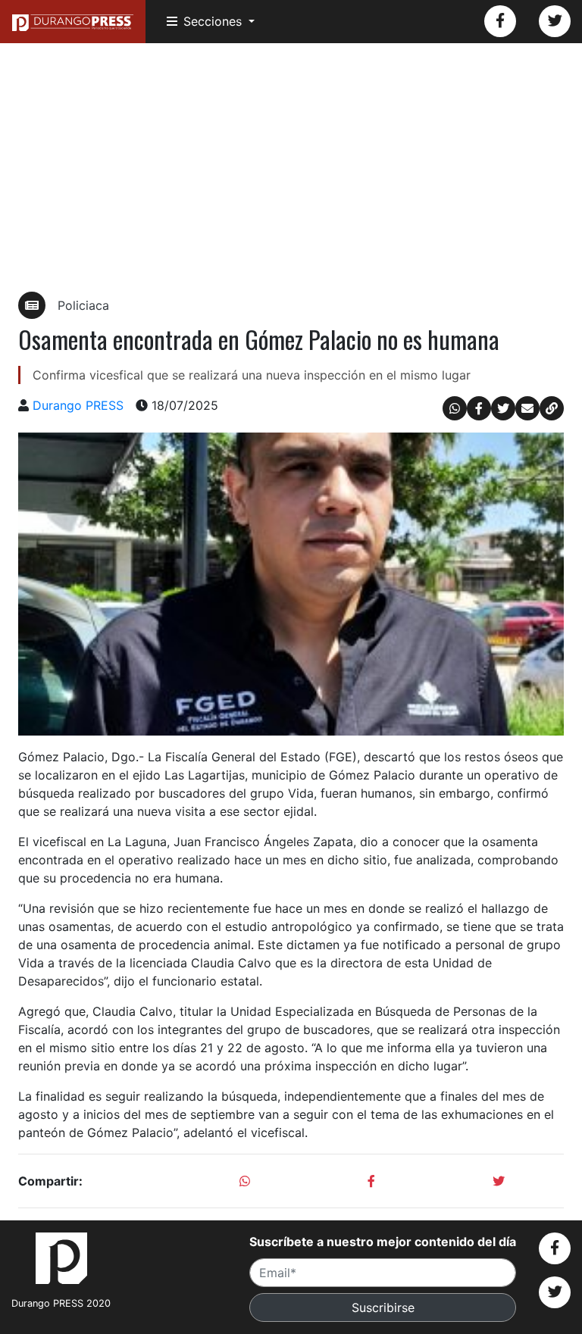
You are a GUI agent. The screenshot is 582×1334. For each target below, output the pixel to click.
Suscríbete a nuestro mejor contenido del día (382, 1241)
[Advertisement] (291, 167)
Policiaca (83, 305)
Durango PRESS (78, 405)
